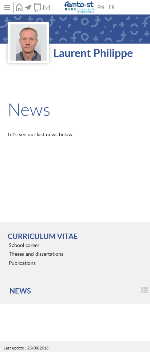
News (28, 7)
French (111, 7)
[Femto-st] (80, 7)
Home (19, 7)
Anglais (100, 7)
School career (24, 245)
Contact (46, 7)
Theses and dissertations (36, 253)
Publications (37, 7)
